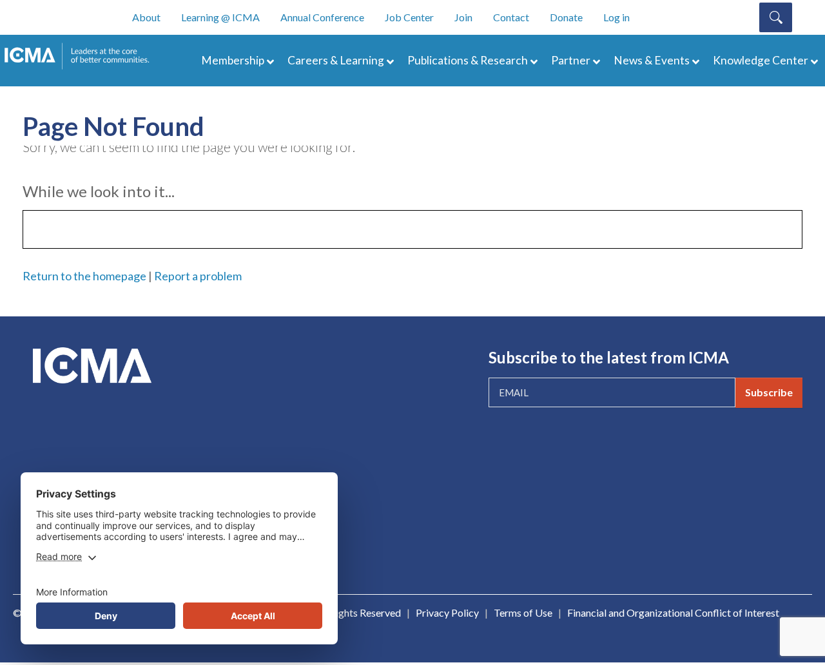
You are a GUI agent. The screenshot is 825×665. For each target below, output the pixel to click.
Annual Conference (322, 17)
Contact (511, 17)
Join (463, 17)
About (146, 17)
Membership (232, 60)
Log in (616, 17)
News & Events (652, 60)
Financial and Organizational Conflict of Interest (673, 612)
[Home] (82, 56)
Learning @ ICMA (220, 17)
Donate (566, 17)
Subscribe (769, 392)
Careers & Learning (335, 60)
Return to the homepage (84, 276)
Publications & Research (467, 60)
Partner (570, 60)
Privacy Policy (447, 612)
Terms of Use (523, 612)
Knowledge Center (760, 60)
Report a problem (198, 276)
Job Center (409, 17)
